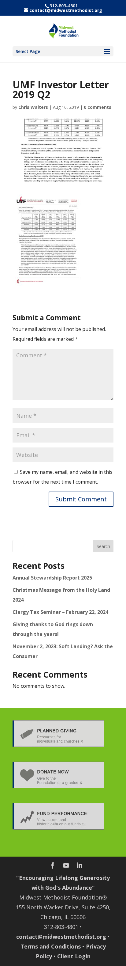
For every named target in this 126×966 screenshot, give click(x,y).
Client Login (74, 956)
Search (103, 546)
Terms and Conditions (50, 946)
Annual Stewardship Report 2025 (52, 577)
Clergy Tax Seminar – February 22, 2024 (60, 612)
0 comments (97, 107)
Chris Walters (33, 107)
